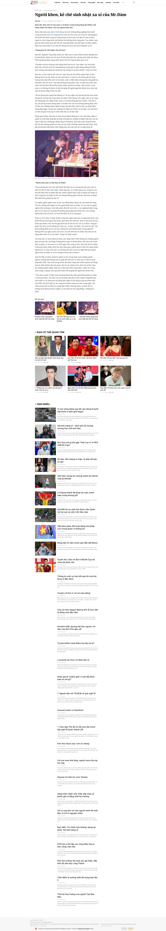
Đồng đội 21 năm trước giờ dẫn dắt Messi (77, 543)
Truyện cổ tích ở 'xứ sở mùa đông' (74, 593)
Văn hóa (83, 2)
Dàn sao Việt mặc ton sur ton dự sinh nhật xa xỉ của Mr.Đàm (66, 319)
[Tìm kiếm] (134, 2)
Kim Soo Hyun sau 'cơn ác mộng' (73, 744)
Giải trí (38, 10)
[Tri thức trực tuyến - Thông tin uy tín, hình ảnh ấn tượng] (38, 2)
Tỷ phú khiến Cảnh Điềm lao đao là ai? (75, 643)
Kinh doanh (74, 2)
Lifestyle (108, 2)
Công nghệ (91, 2)
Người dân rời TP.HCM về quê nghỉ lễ (77, 693)
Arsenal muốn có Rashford (70, 710)
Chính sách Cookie (83, 928)
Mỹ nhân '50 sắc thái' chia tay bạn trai (114, 358)
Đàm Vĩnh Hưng (57, 32)
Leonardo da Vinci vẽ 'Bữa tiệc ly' (73, 660)
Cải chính (116, 2)
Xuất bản (57, 2)
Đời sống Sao (50, 10)
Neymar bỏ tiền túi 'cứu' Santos (72, 777)
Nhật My (37, 21)
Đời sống (100, 2)
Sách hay (65, 2)
